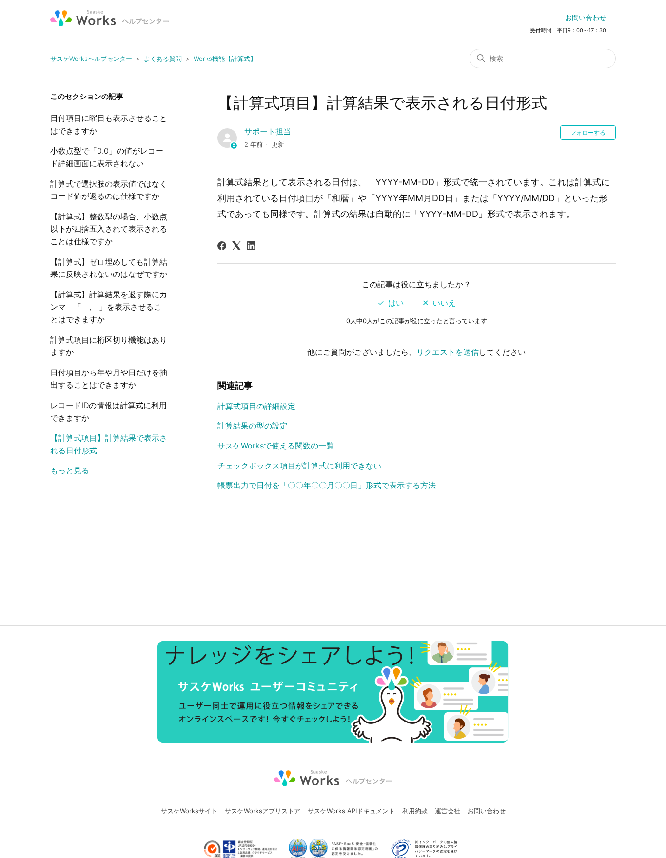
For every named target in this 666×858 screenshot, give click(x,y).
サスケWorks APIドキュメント (351, 811)
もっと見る (69, 470)
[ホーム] (109, 18)
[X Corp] (236, 245)
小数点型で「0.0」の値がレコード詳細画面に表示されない (106, 157)
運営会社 (447, 811)
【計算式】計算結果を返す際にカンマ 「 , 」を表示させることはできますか (108, 307)
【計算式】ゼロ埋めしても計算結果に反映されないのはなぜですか (108, 268)
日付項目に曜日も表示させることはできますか (108, 124)
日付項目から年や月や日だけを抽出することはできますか (108, 379)
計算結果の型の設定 (252, 425)
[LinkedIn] (251, 245)
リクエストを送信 (447, 352)
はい (396, 303)
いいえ (444, 303)
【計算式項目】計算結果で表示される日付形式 (108, 444)
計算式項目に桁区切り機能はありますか (108, 346)
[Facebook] (221, 245)
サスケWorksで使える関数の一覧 (275, 445)
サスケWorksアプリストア (262, 811)
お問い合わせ (585, 17)
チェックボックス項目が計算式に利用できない (299, 465)
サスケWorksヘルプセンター (91, 58)
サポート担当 (267, 131)
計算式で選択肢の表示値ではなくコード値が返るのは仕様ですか (108, 190)
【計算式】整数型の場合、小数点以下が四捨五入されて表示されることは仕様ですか (108, 229)
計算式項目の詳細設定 (256, 406)
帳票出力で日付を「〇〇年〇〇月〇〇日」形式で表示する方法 (326, 485)
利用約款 (415, 811)
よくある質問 (163, 58)
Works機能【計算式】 (225, 58)
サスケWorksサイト (189, 811)
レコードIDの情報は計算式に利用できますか (108, 411)
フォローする (588, 132)
